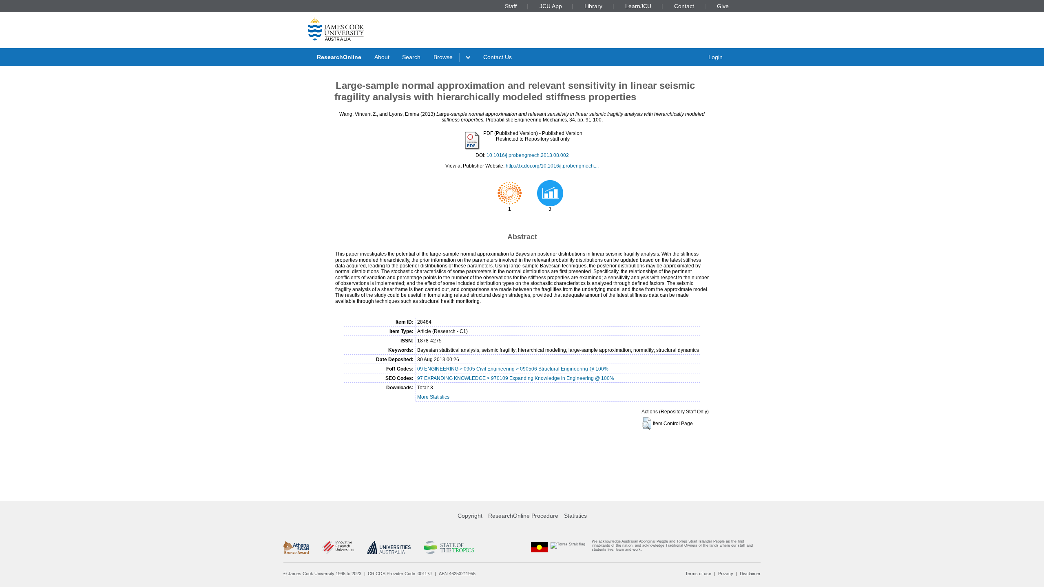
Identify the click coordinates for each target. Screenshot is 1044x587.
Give (723, 6)
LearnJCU (638, 6)
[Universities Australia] (389, 547)
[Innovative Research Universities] (338, 547)
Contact (684, 6)
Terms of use (698, 573)
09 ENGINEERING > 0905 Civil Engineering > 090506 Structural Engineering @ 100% (512, 369)
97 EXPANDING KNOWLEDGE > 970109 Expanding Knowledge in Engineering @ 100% (515, 378)
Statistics (575, 515)
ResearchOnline (339, 57)
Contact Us (497, 57)
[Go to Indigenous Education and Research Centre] (539, 547)
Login (715, 57)
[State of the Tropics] (448, 547)
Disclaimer (750, 573)
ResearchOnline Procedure (523, 515)
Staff (511, 6)
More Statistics (433, 397)
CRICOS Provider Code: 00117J (400, 573)
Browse (443, 57)
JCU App (551, 6)
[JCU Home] (336, 28)
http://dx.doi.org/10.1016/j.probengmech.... (552, 166)
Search (411, 57)
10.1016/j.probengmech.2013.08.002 (528, 155)
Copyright (470, 515)
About (381, 57)
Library (593, 6)
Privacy (725, 573)
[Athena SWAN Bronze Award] (296, 547)
